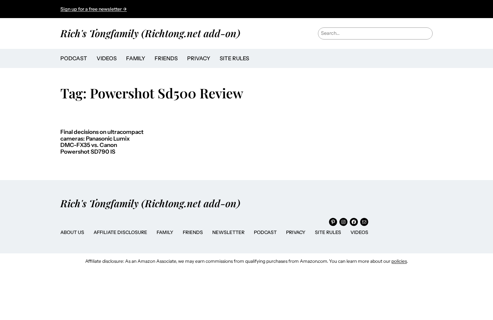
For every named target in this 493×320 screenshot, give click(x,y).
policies (399, 261)
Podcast (265, 232)
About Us (72, 232)
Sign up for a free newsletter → (93, 9)
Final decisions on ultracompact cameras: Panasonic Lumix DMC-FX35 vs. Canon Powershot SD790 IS (102, 142)
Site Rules (328, 232)
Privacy (296, 232)
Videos (359, 232)
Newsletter (228, 232)
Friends (193, 232)
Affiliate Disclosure (120, 232)
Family (165, 232)
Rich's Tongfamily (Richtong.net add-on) (150, 32)
